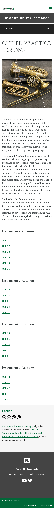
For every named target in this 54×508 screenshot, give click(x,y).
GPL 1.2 (6, 246)
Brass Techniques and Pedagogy (27, 18)
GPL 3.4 (6, 350)
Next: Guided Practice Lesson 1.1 (36, 505)
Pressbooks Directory (36, 474)
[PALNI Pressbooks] (8, 8)
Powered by (27, 469)
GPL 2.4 (6, 306)
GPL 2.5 (6, 312)
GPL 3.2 (6, 338)
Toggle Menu (50, 8)
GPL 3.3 (6, 344)
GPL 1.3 (6, 251)
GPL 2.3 (6, 301)
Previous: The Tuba (12, 501)
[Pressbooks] (27, 461)
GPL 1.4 (6, 257)
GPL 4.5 (6, 399)
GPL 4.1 (6, 376)
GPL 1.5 (6, 263)
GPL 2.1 (6, 289)
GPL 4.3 (6, 388)
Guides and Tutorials (17, 474)
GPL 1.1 (5, 240)
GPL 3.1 (6, 333)
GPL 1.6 (6, 268)
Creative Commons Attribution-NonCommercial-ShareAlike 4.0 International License (22, 433)
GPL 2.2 (6, 295)
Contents (10, 28)
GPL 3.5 (6, 355)
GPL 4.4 (6, 393)
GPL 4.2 (6, 382)
